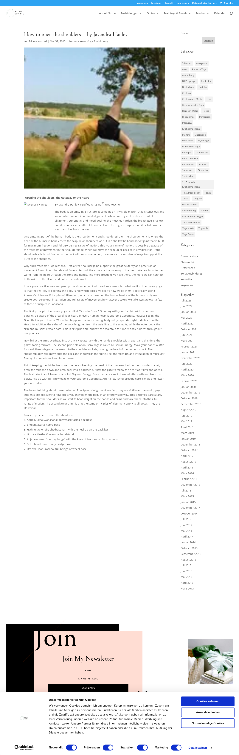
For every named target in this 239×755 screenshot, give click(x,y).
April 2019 (187, 427)
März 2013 (187, 588)
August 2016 (188, 461)
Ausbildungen (129, 13)
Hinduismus (188, 116)
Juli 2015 (186, 490)
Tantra (208, 192)
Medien (201, 13)
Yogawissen (188, 285)
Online (151, 13)
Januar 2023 (188, 312)
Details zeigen (197, 747)
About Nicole (107, 13)
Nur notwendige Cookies (208, 723)
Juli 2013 (186, 565)
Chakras (186, 93)
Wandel (204, 210)
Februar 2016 (189, 479)
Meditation (200, 134)
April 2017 (187, 456)
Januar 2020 (188, 387)
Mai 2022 (186, 317)
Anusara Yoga (77, 41)
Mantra (186, 134)
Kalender (220, 13)
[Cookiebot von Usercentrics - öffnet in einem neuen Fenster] (24, 748)
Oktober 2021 (189, 329)
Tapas (185, 198)
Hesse (206, 110)
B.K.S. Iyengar (189, 81)
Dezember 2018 (190, 444)
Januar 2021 (188, 352)
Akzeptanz (201, 63)
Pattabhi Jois (202, 152)
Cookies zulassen (207, 701)
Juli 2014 (186, 519)
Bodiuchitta (188, 87)
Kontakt (168, 3)
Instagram (142, 3)
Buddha (203, 87)
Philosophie (188, 164)
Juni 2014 (186, 525)
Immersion (204, 116)
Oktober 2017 (189, 450)
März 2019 (187, 433)
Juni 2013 (186, 571)
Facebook (156, 3)
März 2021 (187, 340)
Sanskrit (203, 164)
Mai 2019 (186, 421)
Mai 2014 (186, 531)
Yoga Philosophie (191, 222)
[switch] (108, 748)
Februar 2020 (189, 381)
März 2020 (187, 375)
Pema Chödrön (190, 158)
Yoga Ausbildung (97, 41)
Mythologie (203, 140)
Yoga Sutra (188, 234)
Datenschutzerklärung (204, 3)
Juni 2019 (186, 415)
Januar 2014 (188, 542)
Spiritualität (188, 176)
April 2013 (187, 582)
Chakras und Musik (192, 99)
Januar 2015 (188, 502)
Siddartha (203, 170)
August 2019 (188, 410)
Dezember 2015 (190, 484)
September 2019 (191, 404)
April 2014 (187, 536)
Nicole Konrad (38, 41)
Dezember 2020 (190, 358)
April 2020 (187, 369)
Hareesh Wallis (190, 110)
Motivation (187, 140)
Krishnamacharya (191, 128)
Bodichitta (206, 81)
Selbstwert (187, 170)
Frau (209, 99)
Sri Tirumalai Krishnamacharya (191, 184)
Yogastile (203, 228)
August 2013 (188, 559)
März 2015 (187, 496)
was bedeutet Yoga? (192, 216)
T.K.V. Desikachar (191, 192)
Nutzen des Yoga (191, 146)
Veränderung (189, 210)
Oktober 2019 (189, 398)
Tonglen (197, 198)
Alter (184, 69)
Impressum (183, 3)
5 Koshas (187, 63)
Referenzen (188, 268)
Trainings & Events (175, 13)
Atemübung (188, 75)
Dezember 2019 (190, 392)
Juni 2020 (186, 363)
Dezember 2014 (190, 507)
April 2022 (187, 323)
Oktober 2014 (189, 513)
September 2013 (191, 554)
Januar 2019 (188, 438)
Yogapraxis (188, 228)
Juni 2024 (186, 306)
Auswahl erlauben (208, 712)
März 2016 (187, 473)
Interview (187, 122)
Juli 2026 (186, 300)
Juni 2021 (186, 335)
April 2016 (187, 467)
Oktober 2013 (189, 548)
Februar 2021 (189, 346)
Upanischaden (189, 204)
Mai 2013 (186, 577)
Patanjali (186, 152)
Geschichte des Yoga (193, 105)
